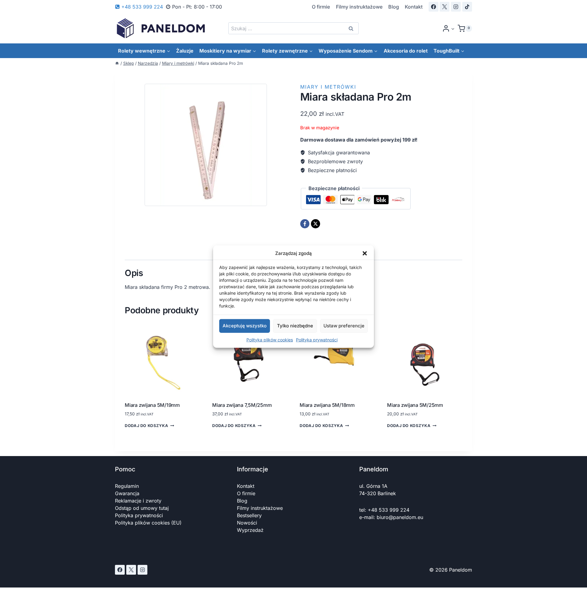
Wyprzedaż (250, 530)
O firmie (321, 7)
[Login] (448, 28)
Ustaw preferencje (343, 326)
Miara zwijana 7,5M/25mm (241, 405)
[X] (444, 7)
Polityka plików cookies (269, 339)
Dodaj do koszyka (146, 426)
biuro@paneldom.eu (400, 517)
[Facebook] (433, 7)
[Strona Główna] (117, 63)
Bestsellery (249, 515)
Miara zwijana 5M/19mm (152, 405)
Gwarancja (127, 493)
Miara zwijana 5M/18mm (327, 405)
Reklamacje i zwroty (138, 501)
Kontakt (414, 7)
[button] (365, 253)
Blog (393, 7)
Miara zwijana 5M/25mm (415, 405)
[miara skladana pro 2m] (206, 145)
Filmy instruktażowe (359, 7)
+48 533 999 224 (388, 510)
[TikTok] (467, 7)
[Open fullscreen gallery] (280, 207)
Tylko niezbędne (295, 326)
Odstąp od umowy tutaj (142, 508)
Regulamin (127, 486)
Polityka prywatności (317, 339)
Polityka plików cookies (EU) (148, 523)
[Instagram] (456, 7)
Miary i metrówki (328, 87)
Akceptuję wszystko (245, 326)
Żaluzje (185, 51)
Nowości (247, 523)
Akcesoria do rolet (406, 51)
